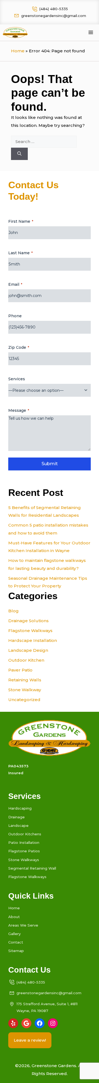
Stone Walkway (24, 689)
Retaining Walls (24, 679)
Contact (15, 942)
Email (15, 284)
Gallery (14, 933)
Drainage (16, 817)
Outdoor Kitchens (24, 834)
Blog (13, 610)
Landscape (18, 825)
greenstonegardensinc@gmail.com (53, 15)
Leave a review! (30, 1040)
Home (17, 50)
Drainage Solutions (28, 620)
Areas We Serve (23, 925)
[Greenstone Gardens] (15, 32)
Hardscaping (20, 808)
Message (18, 410)
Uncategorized (24, 699)
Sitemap (16, 950)
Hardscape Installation (32, 640)
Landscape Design (28, 650)
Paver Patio (20, 670)
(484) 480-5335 (53, 9)
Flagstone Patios (24, 851)
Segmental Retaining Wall (32, 868)
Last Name (20, 252)
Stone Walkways (23, 860)
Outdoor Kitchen (26, 660)
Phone (15, 315)
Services (16, 378)
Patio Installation (23, 842)
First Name (20, 221)
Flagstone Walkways (30, 630)
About (14, 917)
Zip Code (18, 347)
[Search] (19, 154)
